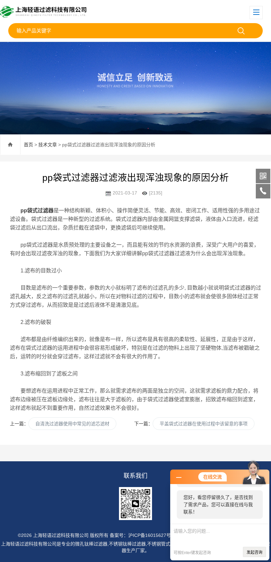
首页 (28, 144)
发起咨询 (254, 552)
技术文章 (47, 144)
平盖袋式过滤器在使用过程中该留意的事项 (204, 423)
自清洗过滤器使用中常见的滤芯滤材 (72, 423)
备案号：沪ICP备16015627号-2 (142, 535)
